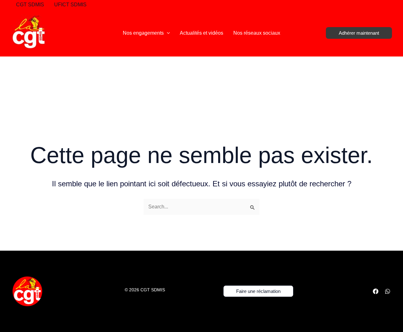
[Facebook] (375, 291)
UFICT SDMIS (70, 4)
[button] (167, 33)
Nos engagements (143, 33)
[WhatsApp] (387, 291)
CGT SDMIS (30, 4)
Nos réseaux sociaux (256, 33)
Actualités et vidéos (201, 33)
